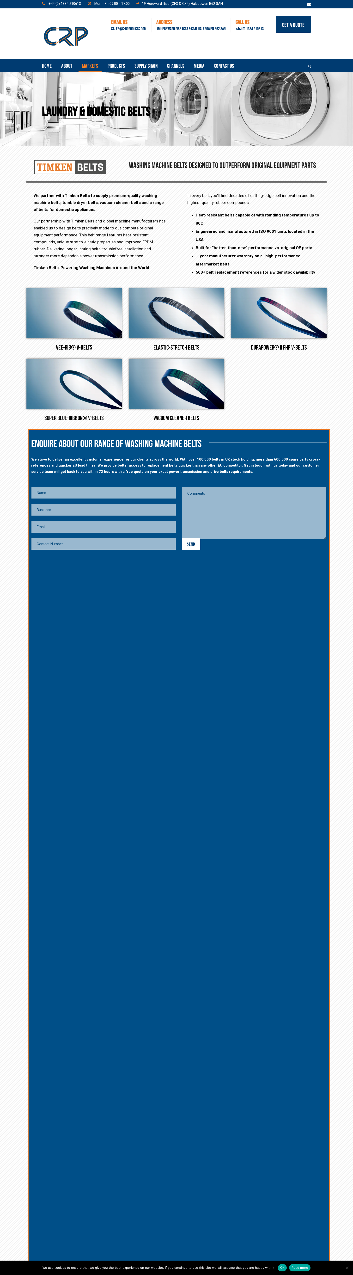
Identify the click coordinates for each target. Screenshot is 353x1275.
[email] (309, 4)
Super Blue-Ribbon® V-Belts (74, 417)
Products (116, 65)
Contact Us (224, 65)
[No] (347, 1267)
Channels (175, 65)
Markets (90, 65)
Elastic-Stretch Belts (176, 347)
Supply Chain (146, 65)
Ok (282, 1267)
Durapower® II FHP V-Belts (279, 347)
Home (47, 65)
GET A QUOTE (293, 24)
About (67, 65)
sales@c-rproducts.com (128, 28)
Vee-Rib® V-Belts (74, 347)
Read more (300, 1267)
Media (199, 65)
